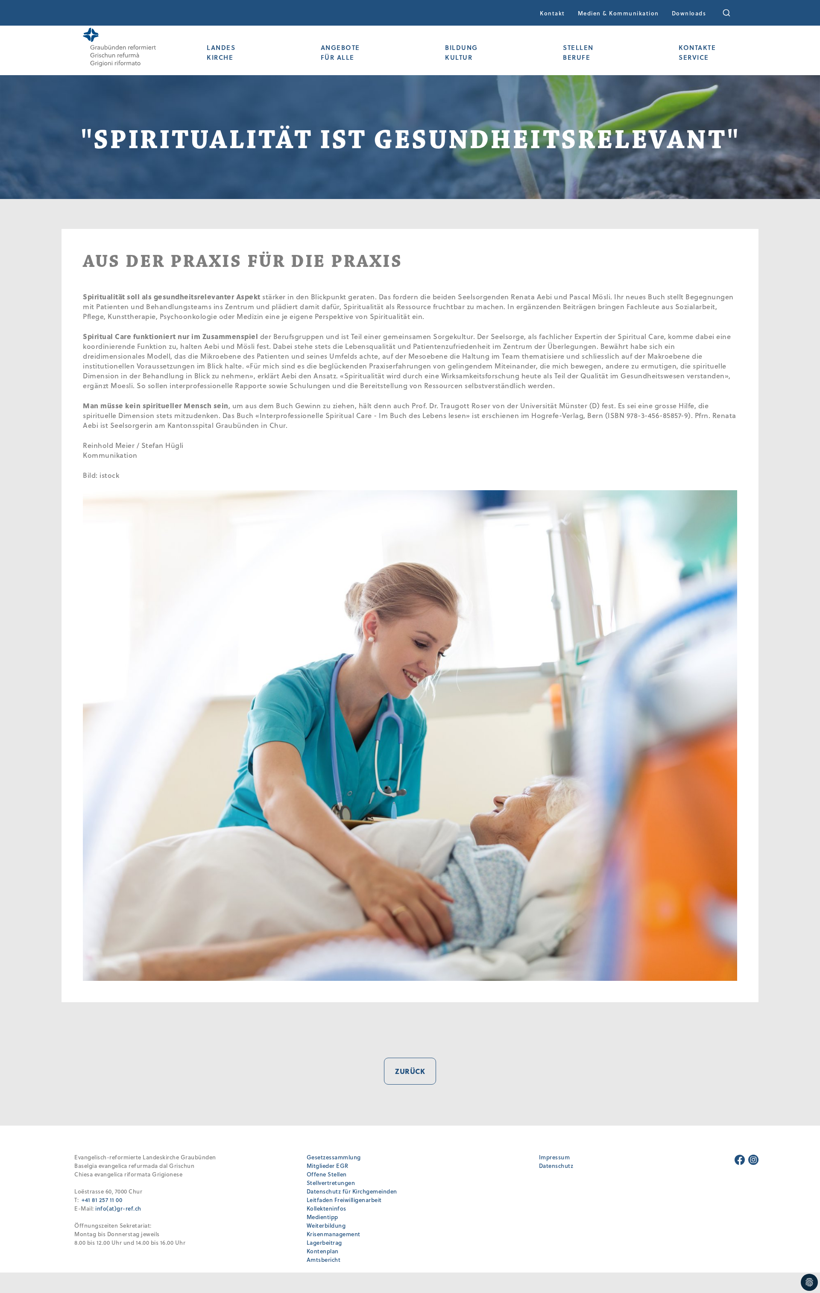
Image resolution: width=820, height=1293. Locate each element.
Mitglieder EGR (327, 1165)
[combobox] (732, 12)
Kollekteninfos (326, 1208)
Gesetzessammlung (334, 1157)
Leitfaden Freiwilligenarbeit (344, 1200)
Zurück (410, 1071)
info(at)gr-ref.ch (118, 1208)
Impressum (554, 1157)
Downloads (689, 13)
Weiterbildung (326, 1225)
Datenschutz (556, 1165)
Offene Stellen (327, 1174)
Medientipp (322, 1217)
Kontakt (552, 13)
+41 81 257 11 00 (102, 1200)
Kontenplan (323, 1251)
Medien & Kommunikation (618, 13)
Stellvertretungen (331, 1183)
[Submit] (732, 12)
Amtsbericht (324, 1259)
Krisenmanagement (333, 1234)
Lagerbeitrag (324, 1242)
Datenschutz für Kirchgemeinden (352, 1191)
